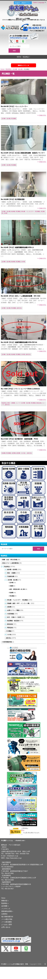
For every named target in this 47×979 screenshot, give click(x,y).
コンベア (18, 403)
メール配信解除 (6, 922)
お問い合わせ (5, 927)
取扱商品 (8, 69)
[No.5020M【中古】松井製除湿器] (23, 184)
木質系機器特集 (7, 642)
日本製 (5, 213)
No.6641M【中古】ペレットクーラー (14, 106)
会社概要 (5, 906)
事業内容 (5, 901)
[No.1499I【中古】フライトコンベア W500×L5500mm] (23, 373)
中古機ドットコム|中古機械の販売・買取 (14, 964)
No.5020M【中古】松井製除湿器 (13, 199)
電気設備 (10, 627)
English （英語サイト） (23, 3)
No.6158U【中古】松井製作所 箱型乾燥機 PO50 (19, 439)
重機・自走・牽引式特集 (9, 559)
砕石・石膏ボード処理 (14, 617)
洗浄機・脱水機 (17, 69)
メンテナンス (5, 908)
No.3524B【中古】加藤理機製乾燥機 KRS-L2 (17, 247)
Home (2, 69)
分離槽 (11, 586)
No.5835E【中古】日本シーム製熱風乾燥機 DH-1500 (20, 296)
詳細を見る (42, 115)
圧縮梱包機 (10, 576)
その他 (9, 634)
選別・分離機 (11, 403)
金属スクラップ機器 (13, 610)
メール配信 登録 (6, 919)
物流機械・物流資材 (13, 620)
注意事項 (4, 914)
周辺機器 (13, 118)
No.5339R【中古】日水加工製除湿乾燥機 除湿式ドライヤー (23, 153)
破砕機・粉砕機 (12, 569)
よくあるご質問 (6, 924)
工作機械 (8, 631)
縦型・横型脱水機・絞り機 (17, 589)
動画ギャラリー (22, 65)
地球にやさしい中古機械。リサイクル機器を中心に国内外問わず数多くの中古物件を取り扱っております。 (23, 20)
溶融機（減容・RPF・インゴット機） (18, 603)
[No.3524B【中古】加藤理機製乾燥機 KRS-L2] (23, 232)
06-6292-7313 (9, 853)
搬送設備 (38, 403)
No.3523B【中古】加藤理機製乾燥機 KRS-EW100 (19, 342)
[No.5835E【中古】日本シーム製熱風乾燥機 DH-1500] (23, 281)
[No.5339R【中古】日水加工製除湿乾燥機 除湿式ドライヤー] (23, 138)
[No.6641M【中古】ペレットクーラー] (23, 91)
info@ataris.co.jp (12, 856)
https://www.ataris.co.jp (13, 858)
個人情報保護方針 (7, 916)
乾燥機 (13, 211)
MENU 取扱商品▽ (23, 57)
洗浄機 (11, 582)
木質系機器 (10, 613)
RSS (22, 830)
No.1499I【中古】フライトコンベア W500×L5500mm (20, 388)
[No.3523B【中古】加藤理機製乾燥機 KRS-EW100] (23, 327)
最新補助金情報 (7, 911)
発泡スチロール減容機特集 (10, 563)
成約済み (19, 308)
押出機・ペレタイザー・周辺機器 (30, 211)
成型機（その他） (21, 453)
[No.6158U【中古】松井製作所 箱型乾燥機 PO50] (23, 424)
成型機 (14, 453)
